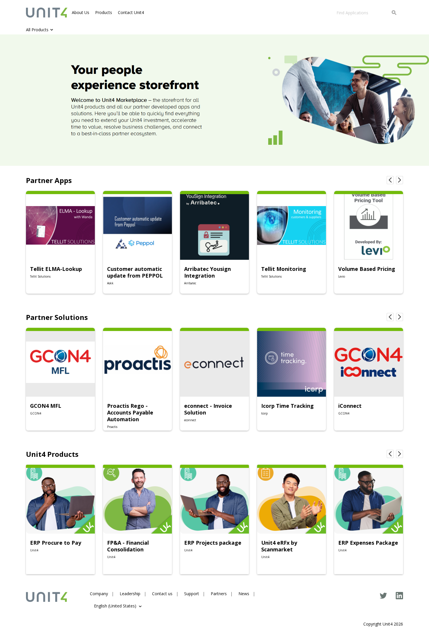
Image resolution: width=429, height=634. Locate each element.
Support (191, 593)
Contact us (162, 593)
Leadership (130, 593)
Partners (219, 593)
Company (99, 593)
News (243, 593)
